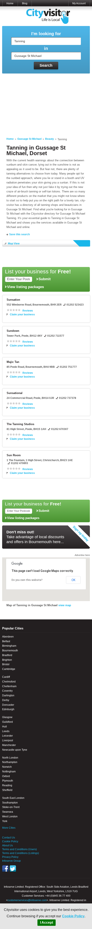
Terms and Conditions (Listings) (20, 853)
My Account (79, 3)
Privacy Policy (10, 856)
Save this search (19, 234)
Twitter (13, 868)
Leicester (7, 735)
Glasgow (7, 717)
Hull (4, 726)
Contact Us (8, 837)
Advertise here (82, 555)
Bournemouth (10, 650)
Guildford (7, 721)
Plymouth (7, 780)
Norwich (7, 766)
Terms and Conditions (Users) (19, 849)
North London (10, 757)
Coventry (7, 690)
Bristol (5, 664)
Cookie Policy (73, 916)
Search (46, 65)
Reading (7, 785)
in (46, 48)
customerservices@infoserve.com (27, 900)
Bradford (7, 655)
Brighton (7, 659)
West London (10, 816)
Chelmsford (9, 681)
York (4, 821)
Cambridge (8, 669)
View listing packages (25, 287)
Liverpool (7, 740)
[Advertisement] (46, 103)
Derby (5, 700)
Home (9, 3)
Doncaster (8, 704)
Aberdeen (8, 636)
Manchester (9, 745)
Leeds (5, 731)
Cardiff (6, 676)
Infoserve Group (11, 860)
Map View (13, 243)
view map (64, 605)
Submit (45, 279)
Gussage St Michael (29, 138)
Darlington (8, 695)
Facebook (5, 868)
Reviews (27, 310)
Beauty (49, 138)
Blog (24, 3)
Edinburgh (8, 709)
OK (73, 580)
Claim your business (22, 314)
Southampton (10, 802)
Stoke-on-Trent (10, 807)
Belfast (6, 641)
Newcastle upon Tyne (14, 749)
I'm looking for (46, 34)
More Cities (8, 827)
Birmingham (9, 645)
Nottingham (9, 771)
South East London (13, 797)
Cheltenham (9, 686)
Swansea (7, 811)
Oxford (6, 776)
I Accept (46, 922)
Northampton (9, 762)
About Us (7, 845)
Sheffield (7, 790)
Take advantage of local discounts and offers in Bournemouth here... (35, 537)
